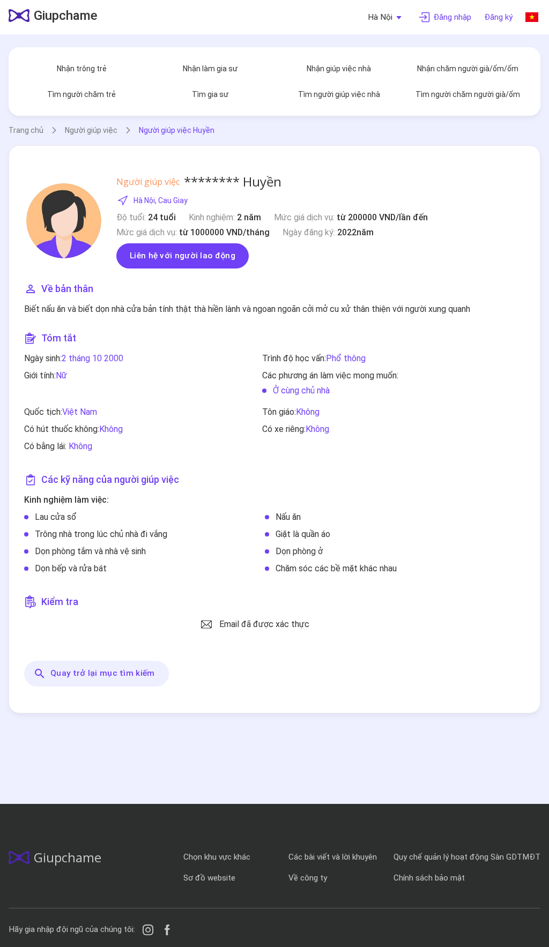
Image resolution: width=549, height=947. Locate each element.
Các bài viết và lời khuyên (332, 857)
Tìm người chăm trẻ (81, 94)
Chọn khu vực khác (216, 857)
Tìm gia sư (210, 94)
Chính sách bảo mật (429, 878)
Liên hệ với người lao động (182, 255)
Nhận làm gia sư (210, 68)
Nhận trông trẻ (82, 68)
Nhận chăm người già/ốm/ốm (467, 68)
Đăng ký (498, 17)
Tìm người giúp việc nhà (339, 94)
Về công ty (307, 878)
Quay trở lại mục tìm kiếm (102, 673)
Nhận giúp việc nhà (339, 68)
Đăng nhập (452, 17)
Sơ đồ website (209, 878)
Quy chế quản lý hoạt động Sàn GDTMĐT (467, 857)
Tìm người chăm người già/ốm (468, 94)
